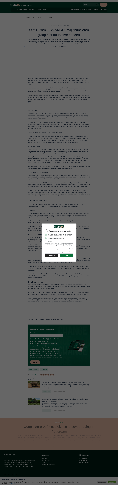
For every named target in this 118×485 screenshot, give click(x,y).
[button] (59, 241)
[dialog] (59, 242)
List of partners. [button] (70, 246)
